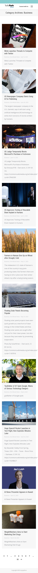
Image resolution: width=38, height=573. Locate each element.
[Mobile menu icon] (31, 6)
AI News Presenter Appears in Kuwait (18, 492)
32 (18, 559)
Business (6, 57)
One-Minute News (15, 57)
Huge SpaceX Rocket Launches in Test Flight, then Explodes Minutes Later (17, 431)
